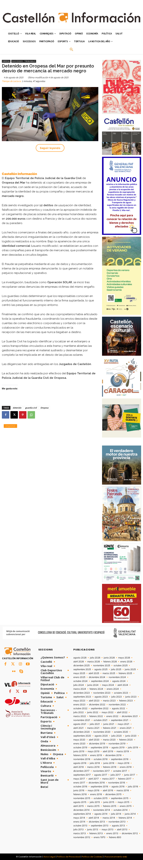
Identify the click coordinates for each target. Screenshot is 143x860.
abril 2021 (78, 728)
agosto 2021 (79, 724)
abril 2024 (122, 685)
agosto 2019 (118, 747)
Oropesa (44, 407)
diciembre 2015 (113, 794)
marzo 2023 (109, 701)
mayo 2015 (123, 802)
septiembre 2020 (82, 736)
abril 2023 (94, 701)
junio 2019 (78, 751)
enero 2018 (125, 767)
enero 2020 (79, 743)
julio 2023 (116, 697)
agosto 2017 (100, 775)
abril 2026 (78, 661)
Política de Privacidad (68, 856)
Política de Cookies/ (92, 856)
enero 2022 (112, 716)
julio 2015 (95, 802)
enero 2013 (112, 833)
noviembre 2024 (117, 677)
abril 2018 (78, 767)
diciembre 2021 (130, 716)
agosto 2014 (100, 814)
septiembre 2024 (100, 681)
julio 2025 (116, 669)
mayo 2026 (124, 658)
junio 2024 (92, 685)
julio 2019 (133, 747)
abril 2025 (94, 673)
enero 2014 (79, 822)
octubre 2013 (80, 825)
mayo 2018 (123, 763)
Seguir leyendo (50, 148)
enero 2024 (113, 689)
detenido (17, 407)
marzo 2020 (109, 740)
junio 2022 (92, 712)
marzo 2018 (93, 767)
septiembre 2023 (82, 697)
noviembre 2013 (117, 822)
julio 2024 (78, 685)
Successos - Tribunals (23, 61)
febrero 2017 (124, 779)
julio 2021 (95, 724)
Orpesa (6, 61)
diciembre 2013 (97, 822)
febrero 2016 (80, 794)
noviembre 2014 (101, 810)
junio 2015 (108, 802)
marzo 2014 (109, 818)
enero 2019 (96, 755)
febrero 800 (115, 837)
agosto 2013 (118, 825)
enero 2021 (125, 728)
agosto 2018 (79, 763)
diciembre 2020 (81, 732)
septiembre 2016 (99, 786)
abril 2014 (94, 818)
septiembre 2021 (119, 720)
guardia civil (31, 407)
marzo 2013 (79, 833)
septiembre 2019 (99, 747)
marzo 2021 (93, 728)
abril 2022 (122, 712)
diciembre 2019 (97, 743)
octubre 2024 (80, 681)
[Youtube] (28, 664)
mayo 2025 (79, 673)
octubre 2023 (121, 693)
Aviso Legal (49, 856)
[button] (71, 49)
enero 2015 (125, 806)
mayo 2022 (107, 712)
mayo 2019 (93, 751)
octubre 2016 (80, 786)
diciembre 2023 (81, 693)
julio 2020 (116, 736)
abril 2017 (93, 779)
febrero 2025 (125, 673)
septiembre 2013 (99, 825)
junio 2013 (92, 829)
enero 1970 (99, 837)
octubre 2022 (80, 708)
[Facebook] (5, 415)
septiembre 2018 (119, 759)
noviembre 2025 (101, 665)
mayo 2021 (123, 724)
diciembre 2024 (97, 677)
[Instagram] (20, 664)
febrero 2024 (96, 689)
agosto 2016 (118, 786)
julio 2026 (95, 658)
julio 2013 (78, 829)
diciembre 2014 (81, 810)
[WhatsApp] (31, 415)
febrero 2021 (109, 728)
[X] (14, 415)
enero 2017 (79, 783)
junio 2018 (108, 763)
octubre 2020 (121, 732)
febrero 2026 (110, 661)
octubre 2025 (121, 665)
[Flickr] (14, 671)
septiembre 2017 (82, 775)
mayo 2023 (79, 701)
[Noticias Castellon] (71, 17)
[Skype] (21, 671)
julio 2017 (116, 775)
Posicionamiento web (116, 856)
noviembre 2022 (117, 704)
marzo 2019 (123, 751)
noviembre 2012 (81, 837)
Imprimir (10, 425)
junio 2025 (130, 669)
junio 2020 (130, 736)
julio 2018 (95, 763)
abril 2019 (108, 751)
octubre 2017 (120, 771)
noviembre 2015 (81, 798)
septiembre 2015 (119, 798)
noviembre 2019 (117, 743)
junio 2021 (108, 724)
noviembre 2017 (101, 771)
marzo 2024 (79, 689)
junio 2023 (130, 697)
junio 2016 (78, 790)
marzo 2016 (123, 790)
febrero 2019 (80, 755)
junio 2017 (129, 775)
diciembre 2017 (81, 771)
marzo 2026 (93, 661)
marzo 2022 (79, 716)
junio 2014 (130, 814)
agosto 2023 (101, 697)
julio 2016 (133, 786)
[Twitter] (13, 664)
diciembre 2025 (81, 665)
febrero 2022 (96, 716)
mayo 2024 (108, 685)
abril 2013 (122, 829)
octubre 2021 (100, 720)
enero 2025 (79, 677)
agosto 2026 (79, 658)
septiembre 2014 (82, 814)
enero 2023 (79, 704)
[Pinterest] (22, 415)
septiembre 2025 (82, 669)
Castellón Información (19, 174)
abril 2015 (78, 806)
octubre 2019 (80, 747)
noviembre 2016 (116, 783)
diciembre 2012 (130, 833)
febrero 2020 (126, 740)
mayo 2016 (93, 790)
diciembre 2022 (97, 704)
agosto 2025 (100, 669)
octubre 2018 (100, 759)
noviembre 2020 (101, 732)
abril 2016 (108, 790)
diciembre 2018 (113, 755)
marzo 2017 (108, 779)
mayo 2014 (79, 818)
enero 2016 (96, 794)
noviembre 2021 (81, 720)
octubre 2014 (121, 810)
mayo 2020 (79, 740)
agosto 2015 (79, 802)
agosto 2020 (101, 736)
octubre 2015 (100, 798)
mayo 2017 (79, 779)
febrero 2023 (126, 701)
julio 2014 (116, 814)
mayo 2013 (107, 829)
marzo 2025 (109, 673)
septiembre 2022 (99, 708)
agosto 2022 (118, 708)
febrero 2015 (109, 806)
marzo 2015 (93, 806)
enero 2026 (126, 661)
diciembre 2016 (97, 783)
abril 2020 (94, 740)
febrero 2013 (96, 833)
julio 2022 (78, 712)
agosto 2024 (118, 681)
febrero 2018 (109, 767)
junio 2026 (109, 658)
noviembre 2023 (101, 693)
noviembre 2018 (81, 759)
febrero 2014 (125, 818)
